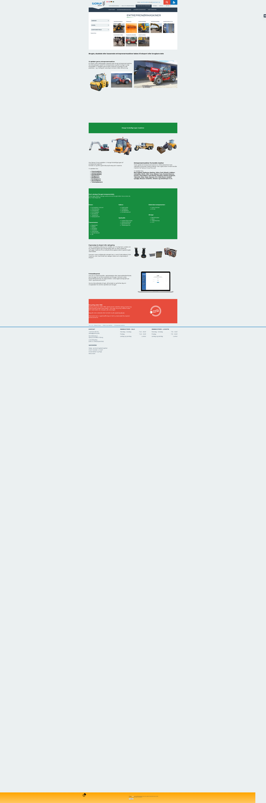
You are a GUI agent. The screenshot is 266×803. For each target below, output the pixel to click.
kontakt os (156, 2)
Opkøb (155, 5)
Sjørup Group (97, 325)
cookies (133, 796)
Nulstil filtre (93, 33)
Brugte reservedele (128, 5)
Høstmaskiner (152, 9)
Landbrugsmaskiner (139, 9)
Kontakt (92, 329)
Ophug (161, 5)
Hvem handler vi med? (96, 350)
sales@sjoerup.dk (94, 333)
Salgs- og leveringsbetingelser (98, 348)
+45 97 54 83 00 (119, 313)
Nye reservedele (114, 5)
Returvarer (92, 353)
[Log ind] (173, 2)
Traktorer (111, 9)
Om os (167, 5)
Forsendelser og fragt (95, 352)
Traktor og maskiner (143, 5)
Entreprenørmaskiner (124, 9)
